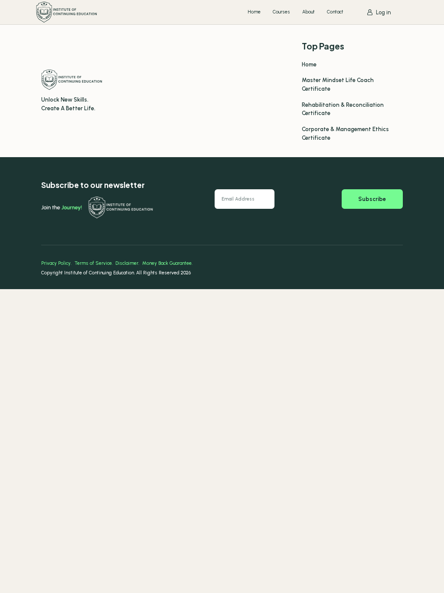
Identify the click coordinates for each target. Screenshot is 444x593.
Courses (281, 12)
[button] (379, 12)
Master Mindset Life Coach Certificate (338, 84)
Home (254, 12)
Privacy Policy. (56, 263)
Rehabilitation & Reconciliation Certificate (343, 109)
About (308, 12)
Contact (335, 12)
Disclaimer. (127, 263)
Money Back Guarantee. (167, 263)
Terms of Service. (94, 263)
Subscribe (372, 199)
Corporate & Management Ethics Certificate (345, 133)
